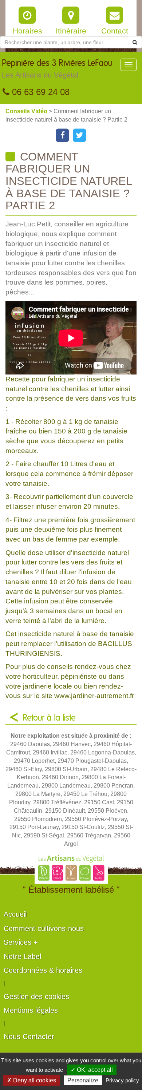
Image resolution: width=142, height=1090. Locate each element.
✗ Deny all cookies (31, 1080)
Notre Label (22, 956)
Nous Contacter (29, 1036)
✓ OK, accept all (92, 1070)
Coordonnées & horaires (43, 970)
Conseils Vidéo (27, 111)
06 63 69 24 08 (39, 92)
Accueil (15, 914)
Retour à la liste (49, 718)
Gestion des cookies (36, 996)
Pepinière (57, 69)
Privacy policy (122, 1080)
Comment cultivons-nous (44, 928)
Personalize (82, 1080)
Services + (21, 942)
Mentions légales (31, 1010)
